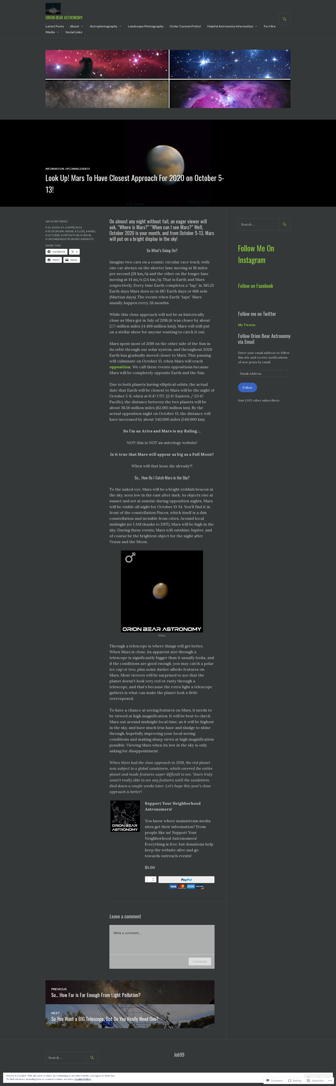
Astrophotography (103, 26)
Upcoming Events (77, 168)
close (81, 231)
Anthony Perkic (57, 221)
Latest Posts (55, 26)
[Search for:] (264, 224)
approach (74, 227)
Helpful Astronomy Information (230, 26)
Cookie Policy (82, 1079)
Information (55, 168)
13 (49, 227)
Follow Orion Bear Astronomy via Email (264, 338)
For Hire (270, 26)
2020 (56, 227)
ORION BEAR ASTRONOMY (64, 17)
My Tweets (246, 325)
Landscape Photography (146, 26)
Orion (86, 235)
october (53, 235)
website (88, 239)
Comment (200, 961)
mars (91, 231)
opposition (71, 235)
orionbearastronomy (63, 239)
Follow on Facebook (255, 285)
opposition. (120, 366)
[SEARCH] (284, 19)
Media (50, 32)
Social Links (74, 32)
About (74, 26)
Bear (70, 231)
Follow (247, 387)
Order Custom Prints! (185, 26)
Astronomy (55, 231)
